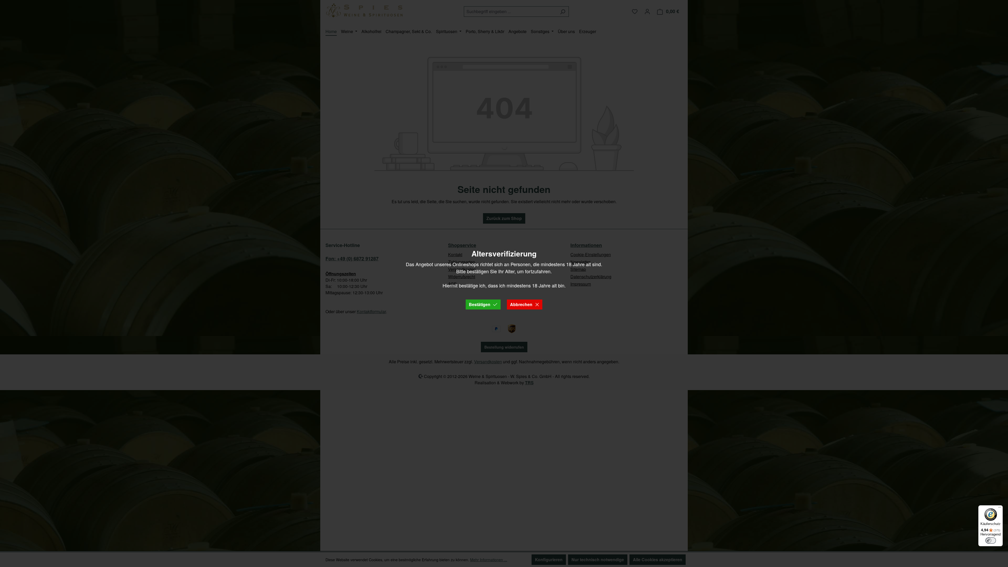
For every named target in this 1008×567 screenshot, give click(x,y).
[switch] (990, 540)
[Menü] (999, 508)
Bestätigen (479, 304)
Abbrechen (521, 304)
